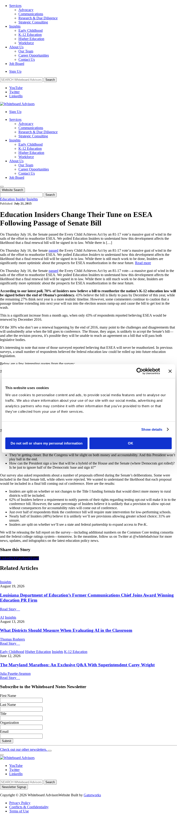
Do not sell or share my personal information (47, 443)
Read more (143, 263)
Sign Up (15, 71)
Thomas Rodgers (12, 639)
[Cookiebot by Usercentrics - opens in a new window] (140, 371)
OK (130, 443)
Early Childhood (30, 30)
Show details (151, 429)
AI (2, 617)
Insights (15, 26)
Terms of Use (19, 811)
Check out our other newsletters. (24, 749)
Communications (30, 14)
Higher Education (31, 39)
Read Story (10, 609)
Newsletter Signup (14, 787)
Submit (6, 741)
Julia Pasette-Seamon (15, 674)
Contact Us (26, 59)
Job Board (16, 64)
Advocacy (25, 10)
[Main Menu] (2, 186)
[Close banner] (170, 371)
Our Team (25, 51)
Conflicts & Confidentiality (29, 807)
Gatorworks (92, 795)
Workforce (26, 43)
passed (53, 250)
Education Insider (13, 199)
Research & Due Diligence (38, 18)
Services (15, 6)
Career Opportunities (33, 55)
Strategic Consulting (33, 22)
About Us (16, 47)
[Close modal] (50, 750)
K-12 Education (30, 35)
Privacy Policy (19, 803)
